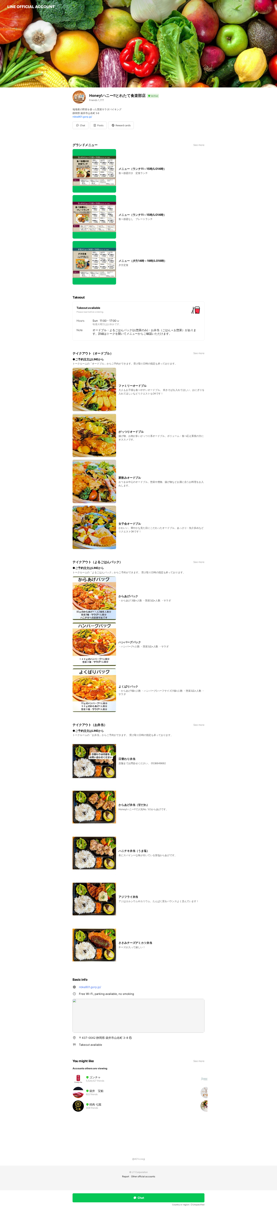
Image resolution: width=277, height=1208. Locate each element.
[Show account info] (153, 96)
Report (125, 1176)
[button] (98, 125)
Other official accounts (143, 1176)
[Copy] (130, 1038)
